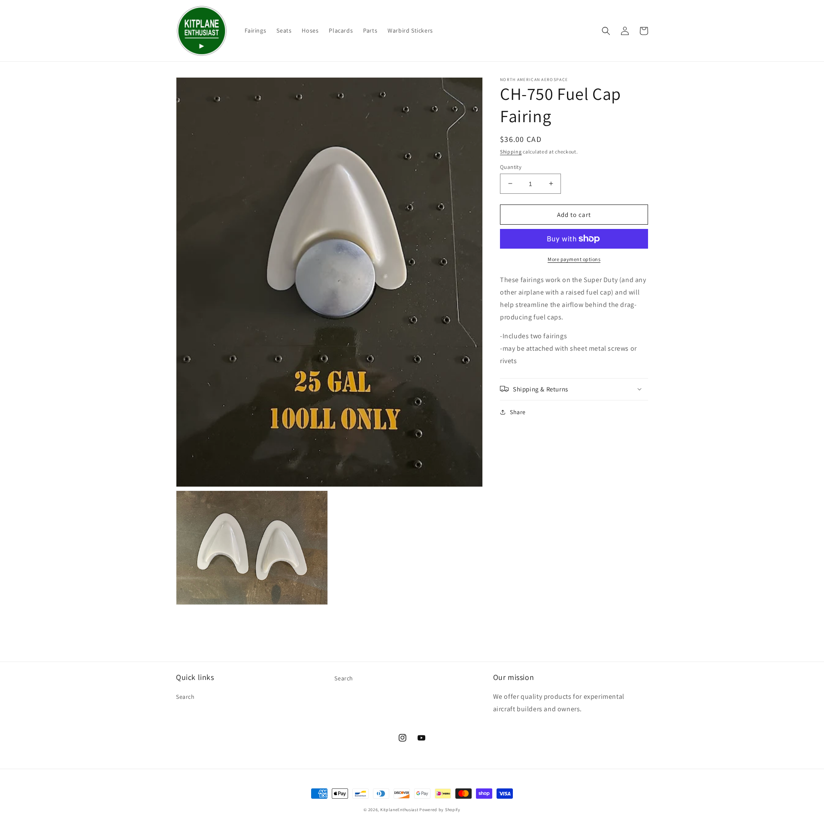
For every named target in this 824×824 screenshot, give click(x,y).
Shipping (511, 151)
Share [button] (518, 411)
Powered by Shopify (439, 809)
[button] (606, 30)
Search (185, 697)
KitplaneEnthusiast (399, 809)
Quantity (510, 166)
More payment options (574, 259)
